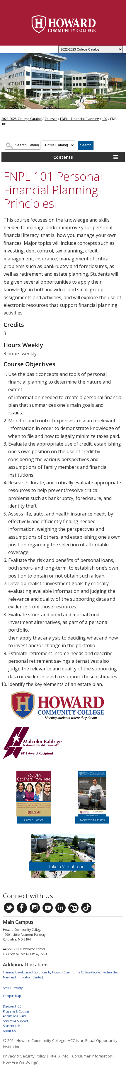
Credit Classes (33, 820)
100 (104, 118)
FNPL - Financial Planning (79, 118)
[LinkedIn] (60, 908)
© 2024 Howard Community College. (34, 1040)
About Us (9, 1031)
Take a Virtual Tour (66, 866)
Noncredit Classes (92, 820)
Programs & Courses (16, 1011)
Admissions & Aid (14, 1016)
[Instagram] (35, 908)
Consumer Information (92, 1056)
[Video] (47, 908)
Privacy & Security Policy (24, 1056)
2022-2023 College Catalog (21, 118)
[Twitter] (9, 908)
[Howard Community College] (63, 24)
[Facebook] (22, 908)
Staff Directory (13, 988)
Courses (51, 118)
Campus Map (12, 996)
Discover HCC (12, 1006)
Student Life (11, 1026)
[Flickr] (73, 908)
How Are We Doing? (20, 1062)
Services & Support (15, 1021)
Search (85, 145)
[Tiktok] (86, 908)
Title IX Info (59, 1056)
